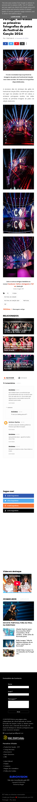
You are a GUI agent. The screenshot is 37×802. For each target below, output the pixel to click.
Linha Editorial (8, 761)
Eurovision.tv (8, 752)
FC (8, 293)
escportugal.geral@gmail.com (14, 733)
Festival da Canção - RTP (12, 747)
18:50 (17, 390)
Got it (24, 17)
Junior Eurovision (9, 754)
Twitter (18, 284)
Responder (12, 403)
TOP (5, 304)
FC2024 (15, 293)
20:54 (20, 412)
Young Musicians (9, 749)
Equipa (6, 764)
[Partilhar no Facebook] (5, 43)
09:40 (18, 446)
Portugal (26, 301)
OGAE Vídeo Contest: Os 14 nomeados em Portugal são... (25, 652)
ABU (5, 757)
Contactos (7, 766)
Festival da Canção (10, 297)
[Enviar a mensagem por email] (22, 43)
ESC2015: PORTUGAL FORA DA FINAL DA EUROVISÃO (17, 624)
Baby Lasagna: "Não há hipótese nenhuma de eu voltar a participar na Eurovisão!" (24, 643)
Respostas (10, 407)
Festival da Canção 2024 (11, 301)
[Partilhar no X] (11, 43)
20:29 (22, 422)
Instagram (25, 284)
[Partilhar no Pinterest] (16, 43)
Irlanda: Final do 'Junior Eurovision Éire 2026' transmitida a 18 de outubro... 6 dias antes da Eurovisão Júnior (24, 632)
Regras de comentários (11, 768)
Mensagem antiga (19, 309)
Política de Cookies (10, 771)
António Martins (14, 422)
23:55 (18, 434)
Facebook (11, 284)
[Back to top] (32, 797)
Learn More (15, 17)
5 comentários (9, 383)
